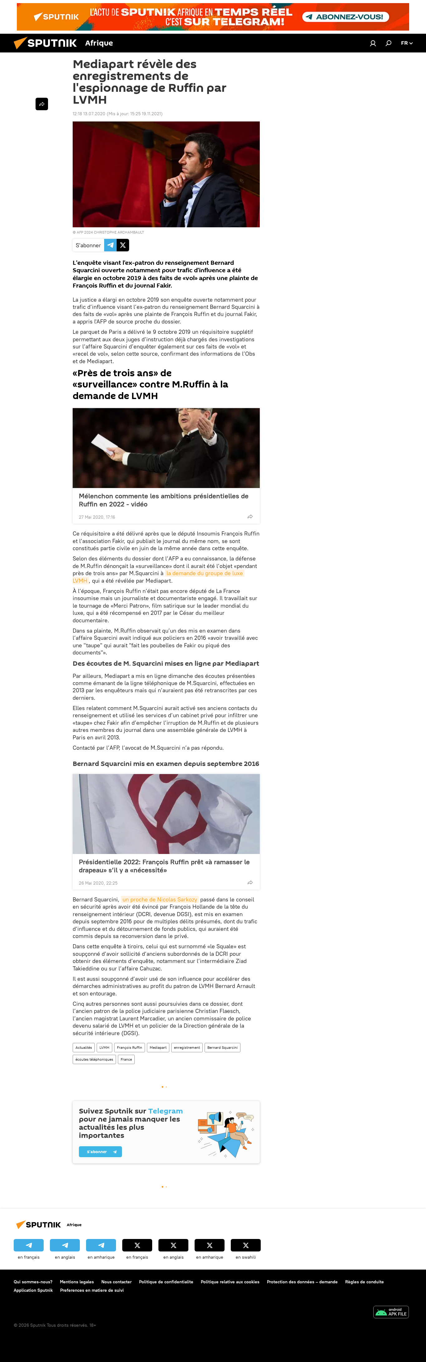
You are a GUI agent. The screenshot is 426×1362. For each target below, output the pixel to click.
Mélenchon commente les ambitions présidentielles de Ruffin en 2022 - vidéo (164, 500)
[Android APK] (391, 1313)
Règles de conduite (364, 1282)
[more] (250, 516)
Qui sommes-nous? (33, 1282)
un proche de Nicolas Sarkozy (160, 899)
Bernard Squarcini (222, 1047)
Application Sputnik (33, 1290)
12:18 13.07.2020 (89, 113)
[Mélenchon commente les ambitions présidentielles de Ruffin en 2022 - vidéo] (166, 448)
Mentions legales (77, 1282)
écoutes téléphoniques (94, 1059)
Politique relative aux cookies (230, 1282)
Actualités (83, 1047)
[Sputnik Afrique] (47, 51)
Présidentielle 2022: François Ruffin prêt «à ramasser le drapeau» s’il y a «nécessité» (164, 866)
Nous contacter (116, 1282)
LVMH (104, 1047)
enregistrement (187, 1047)
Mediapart (158, 1047)
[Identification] (373, 43)
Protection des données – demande (302, 1282)
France (126, 1059)
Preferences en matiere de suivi (92, 1290)
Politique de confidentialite (166, 1282)
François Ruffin (129, 1047)
